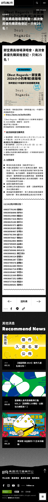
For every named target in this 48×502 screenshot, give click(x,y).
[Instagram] (8, 485)
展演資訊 (15, 478)
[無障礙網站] (7, 491)
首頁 (37, 10)
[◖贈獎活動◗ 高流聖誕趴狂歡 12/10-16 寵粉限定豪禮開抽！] (38, 301)
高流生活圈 (25, 478)
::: (0, 471)
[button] (42, 496)
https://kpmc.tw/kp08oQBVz (18, 114)
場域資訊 (36, 478)
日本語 (27, 492)
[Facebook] (3, 485)
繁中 (16, 492)
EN (22, 492)
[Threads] (18, 485)
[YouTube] (13, 485)
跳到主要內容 (24, 8)
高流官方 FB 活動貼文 (12, 142)
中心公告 (43, 10)
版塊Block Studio (13, 498)
